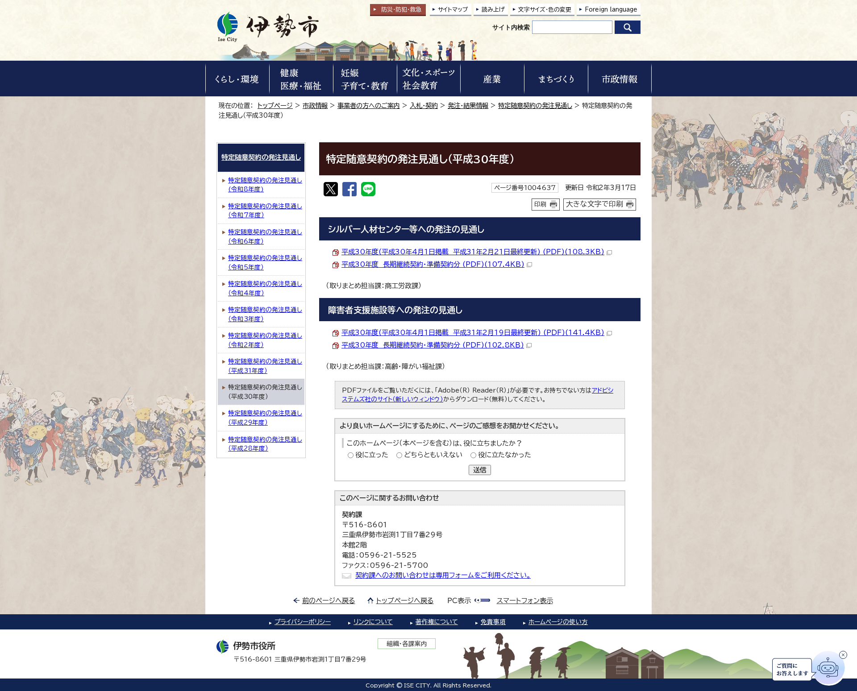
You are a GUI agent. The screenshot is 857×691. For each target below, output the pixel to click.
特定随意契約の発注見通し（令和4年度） (265, 288)
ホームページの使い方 (558, 622)
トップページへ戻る (405, 600)
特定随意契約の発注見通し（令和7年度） (265, 211)
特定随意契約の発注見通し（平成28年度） (265, 444)
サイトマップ (453, 9)
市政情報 (315, 105)
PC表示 (459, 600)
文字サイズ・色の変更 (544, 9)
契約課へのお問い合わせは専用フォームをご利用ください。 (443, 575)
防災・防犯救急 (401, 9)
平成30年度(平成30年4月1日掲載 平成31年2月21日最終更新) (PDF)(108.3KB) (472, 251)
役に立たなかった (504, 454)
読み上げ (493, 9)
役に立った (371, 454)
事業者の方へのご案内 (368, 105)
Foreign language (611, 9)
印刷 (540, 204)
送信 (480, 470)
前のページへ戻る (328, 600)
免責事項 (493, 622)
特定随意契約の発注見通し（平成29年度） (265, 418)
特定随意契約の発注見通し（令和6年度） (265, 236)
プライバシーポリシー (303, 622)
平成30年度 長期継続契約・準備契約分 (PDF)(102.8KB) (432, 345)
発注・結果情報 (468, 105)
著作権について (437, 622)
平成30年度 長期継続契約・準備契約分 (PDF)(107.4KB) (432, 264)
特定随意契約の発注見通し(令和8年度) (265, 185)
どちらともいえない (433, 454)
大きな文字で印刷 (594, 203)
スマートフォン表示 (525, 600)
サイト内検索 (511, 27)
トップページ (275, 105)
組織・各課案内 (407, 644)
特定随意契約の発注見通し (535, 105)
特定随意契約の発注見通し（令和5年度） (265, 262)
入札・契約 (424, 105)
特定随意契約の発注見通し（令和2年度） (265, 340)
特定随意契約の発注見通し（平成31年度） (265, 366)
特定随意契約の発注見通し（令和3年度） (265, 314)
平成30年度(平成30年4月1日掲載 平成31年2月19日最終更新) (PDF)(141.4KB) (472, 332)
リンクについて (373, 622)
